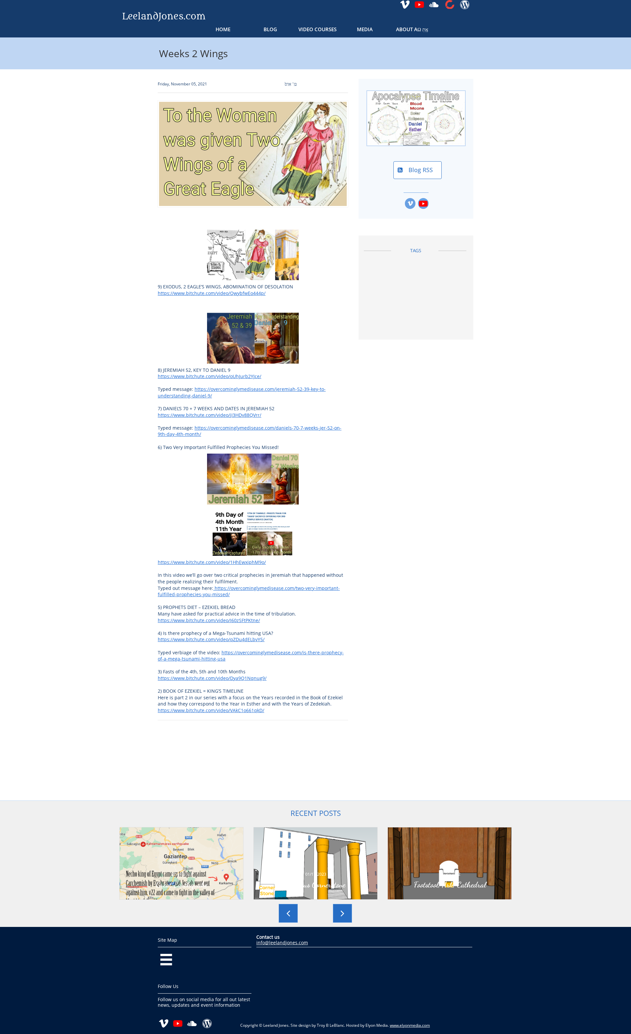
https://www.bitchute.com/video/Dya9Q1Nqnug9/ (212, 678)
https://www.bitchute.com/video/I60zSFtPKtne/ (209, 620)
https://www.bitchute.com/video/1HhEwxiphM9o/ (212, 562)
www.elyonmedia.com (410, 1025)
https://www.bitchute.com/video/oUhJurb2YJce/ (209, 376)
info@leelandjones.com (282, 942)
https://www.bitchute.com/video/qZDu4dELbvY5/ (211, 639)
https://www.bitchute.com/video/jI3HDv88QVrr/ (209, 415)
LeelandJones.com (163, 16)
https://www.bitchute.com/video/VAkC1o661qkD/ (211, 710)
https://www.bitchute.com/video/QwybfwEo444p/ (212, 293)
